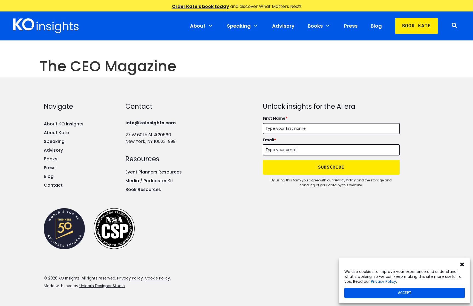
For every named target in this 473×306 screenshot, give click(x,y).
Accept (404, 292)
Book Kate (416, 25)
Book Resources (143, 189)
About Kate (56, 133)
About (198, 25)
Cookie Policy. (158, 278)
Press (350, 25)
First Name (275, 118)
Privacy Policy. (130, 278)
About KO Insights (63, 124)
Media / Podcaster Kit (149, 181)
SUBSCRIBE (331, 167)
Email (269, 140)
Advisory (283, 25)
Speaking (239, 25)
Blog (376, 25)
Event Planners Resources (153, 172)
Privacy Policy (383, 281)
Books (315, 25)
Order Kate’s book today (200, 6)
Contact (53, 185)
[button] (462, 264)
